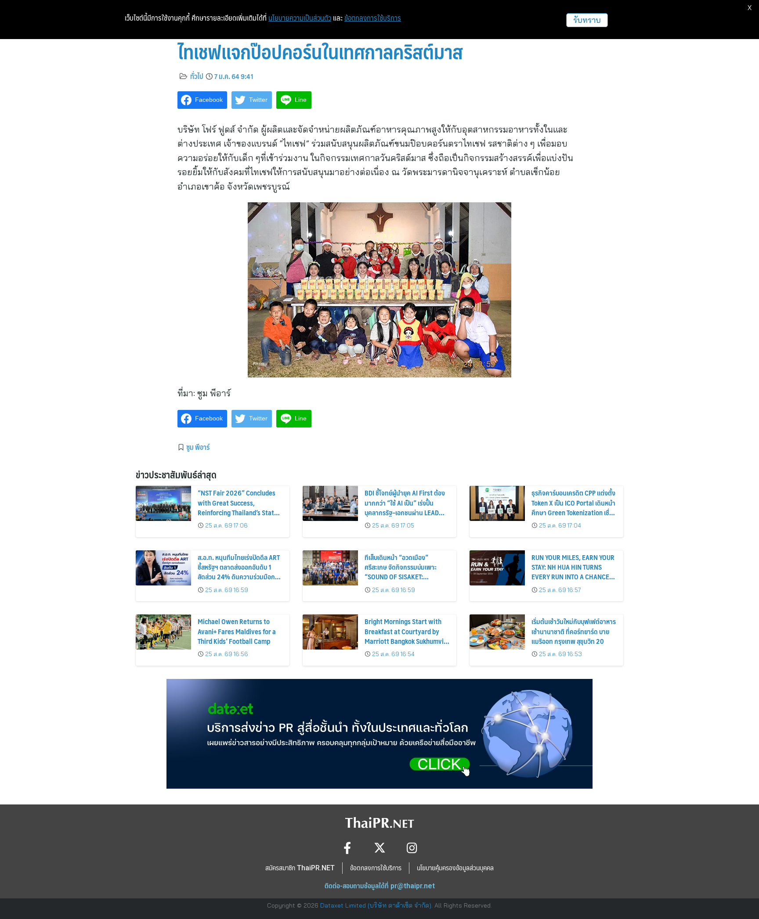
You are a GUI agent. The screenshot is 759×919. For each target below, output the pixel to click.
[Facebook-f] (347, 848)
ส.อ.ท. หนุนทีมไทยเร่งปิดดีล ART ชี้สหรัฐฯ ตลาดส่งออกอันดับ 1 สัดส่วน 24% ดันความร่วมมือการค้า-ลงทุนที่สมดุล (239, 571)
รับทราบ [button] (587, 20)
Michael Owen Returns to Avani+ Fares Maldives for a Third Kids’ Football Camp (237, 631)
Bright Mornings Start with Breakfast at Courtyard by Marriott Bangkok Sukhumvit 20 (405, 636)
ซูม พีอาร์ (198, 447)
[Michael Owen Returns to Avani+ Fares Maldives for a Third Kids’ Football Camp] (163, 632)
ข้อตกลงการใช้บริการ (372, 18)
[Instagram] (412, 848)
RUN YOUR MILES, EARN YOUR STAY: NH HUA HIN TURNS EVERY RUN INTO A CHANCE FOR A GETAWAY (572, 571)
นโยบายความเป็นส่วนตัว (299, 18)
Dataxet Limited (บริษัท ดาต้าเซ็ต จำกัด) (375, 905)
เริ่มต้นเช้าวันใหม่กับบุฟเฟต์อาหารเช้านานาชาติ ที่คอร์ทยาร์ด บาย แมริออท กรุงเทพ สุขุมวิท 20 (573, 631)
